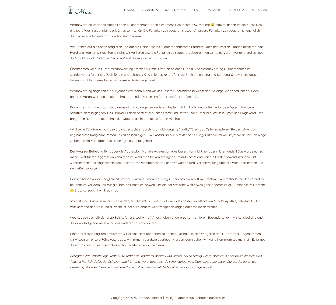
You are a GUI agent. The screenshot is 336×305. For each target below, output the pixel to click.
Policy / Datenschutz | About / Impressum (195, 298)
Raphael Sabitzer (150, 298)
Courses (233, 10)
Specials (148, 10)
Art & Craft (174, 10)
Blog (196, 10)
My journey (260, 10)
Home (129, 10)
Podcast (213, 10)
